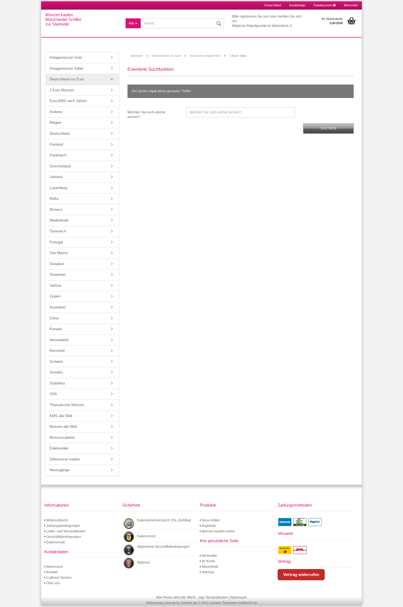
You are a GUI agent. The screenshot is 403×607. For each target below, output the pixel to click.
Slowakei (57, 264)
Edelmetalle (59, 448)
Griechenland (60, 166)
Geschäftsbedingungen (63, 537)
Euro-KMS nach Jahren (68, 101)
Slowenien (58, 274)
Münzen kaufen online (218, 531)
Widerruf (143, 562)
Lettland (56, 177)
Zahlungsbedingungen (63, 526)
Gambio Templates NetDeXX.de (233, 603)
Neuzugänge (59, 470)
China (54, 318)
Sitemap (207, 572)
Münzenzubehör (62, 437)
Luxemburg (58, 188)
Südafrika (57, 383)
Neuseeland (59, 340)
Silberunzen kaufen (65, 459)
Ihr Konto (208, 561)
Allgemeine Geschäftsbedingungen (163, 547)
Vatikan (55, 285)
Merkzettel (351, 5)
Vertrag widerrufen (301, 574)
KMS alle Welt (61, 416)
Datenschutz (55, 542)
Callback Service (59, 578)
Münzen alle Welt (63, 427)
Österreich (58, 231)
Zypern (55, 296)
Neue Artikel (210, 520)
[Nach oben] (392, 598)
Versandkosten (217, 597)
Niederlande (59, 220)
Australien (58, 307)
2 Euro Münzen (62, 90)
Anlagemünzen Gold (66, 57)
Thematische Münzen (67, 405)
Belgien (55, 122)
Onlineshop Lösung (160, 603)
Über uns (53, 583)
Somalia (56, 372)
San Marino (59, 253)
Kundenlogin (297, 5)
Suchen (328, 128)
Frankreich (58, 155)
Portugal (56, 242)
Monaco (56, 209)
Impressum (54, 567)
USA (53, 394)
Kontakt (52, 572)
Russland (57, 351)
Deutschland (59, 133)
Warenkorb (209, 567)
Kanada (56, 329)
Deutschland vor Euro (67, 79)
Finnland (56, 144)
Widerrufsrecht (57, 520)
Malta (54, 198)
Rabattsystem (323, 5)
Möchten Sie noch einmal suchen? (146, 114)
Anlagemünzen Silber (66, 68)
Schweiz (56, 361)
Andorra (56, 112)
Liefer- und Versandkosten (66, 531)
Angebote (208, 526)
